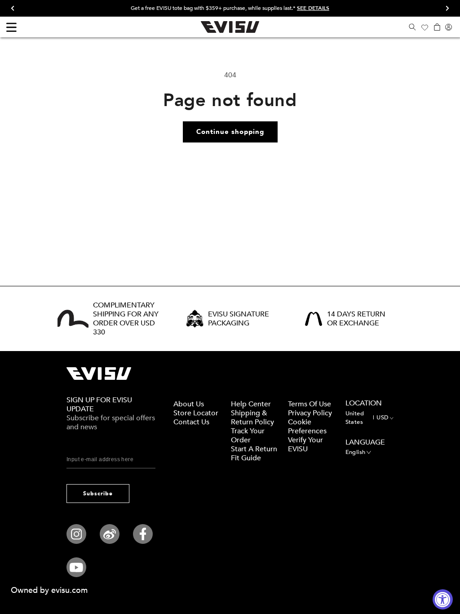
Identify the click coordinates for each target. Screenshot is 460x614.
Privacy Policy (310, 413)
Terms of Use (309, 404)
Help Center (251, 404)
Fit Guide (246, 458)
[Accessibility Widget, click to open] (443, 599)
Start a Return (254, 449)
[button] (412, 27)
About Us (188, 404)
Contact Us (191, 422)
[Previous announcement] (16, 8)
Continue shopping (230, 131)
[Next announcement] (444, 8)
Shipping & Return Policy (252, 418)
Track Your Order (248, 436)
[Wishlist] (424, 27)
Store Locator (195, 413)
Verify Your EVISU (305, 445)
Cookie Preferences (307, 427)
